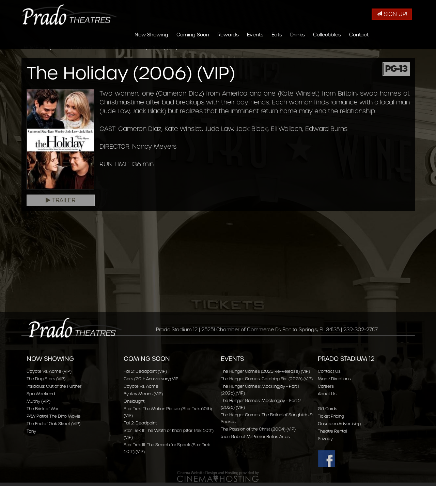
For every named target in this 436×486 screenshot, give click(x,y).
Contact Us (329, 371)
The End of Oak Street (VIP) (53, 423)
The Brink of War (43, 409)
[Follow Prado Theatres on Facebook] (363, 458)
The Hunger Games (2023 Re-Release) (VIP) (265, 371)
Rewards (228, 34)
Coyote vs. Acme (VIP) (49, 371)
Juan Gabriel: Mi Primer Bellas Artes (255, 436)
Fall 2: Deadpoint (140, 423)
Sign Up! (394, 14)
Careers (326, 386)
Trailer (63, 200)
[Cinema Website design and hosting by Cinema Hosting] (218, 476)
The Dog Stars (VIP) (46, 379)
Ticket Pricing (331, 416)
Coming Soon (192, 34)
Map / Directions (334, 379)
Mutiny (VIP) (38, 401)
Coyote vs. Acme (141, 386)
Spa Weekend (41, 394)
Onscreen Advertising (339, 423)
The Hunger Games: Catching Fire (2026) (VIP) (267, 379)
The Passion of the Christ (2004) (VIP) (258, 429)
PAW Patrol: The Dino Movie (53, 416)
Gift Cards (327, 409)
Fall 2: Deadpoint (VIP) (145, 371)
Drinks (297, 34)
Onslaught (134, 401)
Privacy (325, 438)
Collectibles (327, 34)
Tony (31, 431)
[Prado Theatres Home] (69, 15)
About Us (327, 394)
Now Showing (151, 34)
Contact (359, 34)
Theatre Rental (332, 431)
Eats (276, 34)
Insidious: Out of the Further (54, 386)
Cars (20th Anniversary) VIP (151, 379)
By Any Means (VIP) (143, 394)
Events (255, 34)
